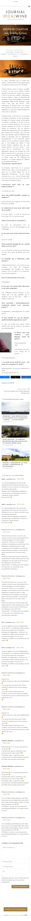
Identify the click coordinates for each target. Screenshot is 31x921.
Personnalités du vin (13, 54)
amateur (11, 383)
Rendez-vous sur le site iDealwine (15, 909)
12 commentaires (24, 54)
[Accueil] (12, 41)
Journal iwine (15, 14)
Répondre (20, 479)
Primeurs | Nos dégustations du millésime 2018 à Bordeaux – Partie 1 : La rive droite (15, 418)
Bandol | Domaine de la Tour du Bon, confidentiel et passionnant (15, 464)
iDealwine (15, 56)
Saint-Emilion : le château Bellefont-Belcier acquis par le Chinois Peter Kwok (15, 441)
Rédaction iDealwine (8, 530)
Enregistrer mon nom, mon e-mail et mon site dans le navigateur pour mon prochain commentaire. (15, 880)
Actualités (17, 41)
